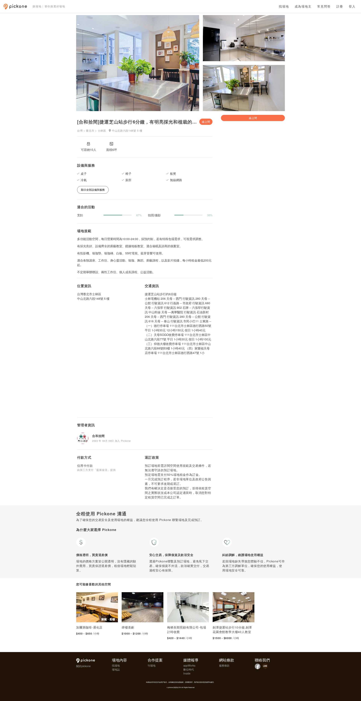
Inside (186, 673)
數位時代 (188, 669)
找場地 (284, 6)
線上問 (206, 122)
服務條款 (224, 665)
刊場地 (151, 665)
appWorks (189, 665)
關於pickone (83, 666)
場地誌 (116, 669)
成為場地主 (303, 6)
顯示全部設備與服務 (93, 189)
